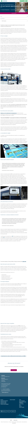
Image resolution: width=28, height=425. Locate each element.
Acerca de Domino (22, 400)
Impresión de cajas (3, 401)
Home (20, 399)
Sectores (2, 399)
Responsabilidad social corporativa (22, 402)
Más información (14, 13)
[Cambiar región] (25, 1)
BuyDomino (4, 411)
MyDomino (13, 411)
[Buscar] (22, 1)
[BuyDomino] (20, 1)
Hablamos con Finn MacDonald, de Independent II (9, 113)
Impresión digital (12, 399)
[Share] (26, 10)
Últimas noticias (21, 407)
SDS (8, 411)
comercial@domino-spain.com (6, 390)
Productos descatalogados (5, 404)
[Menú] (26, 1)
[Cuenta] (23, 1)
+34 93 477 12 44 (5, 389)
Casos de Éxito (21, 403)
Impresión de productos (4, 400)
